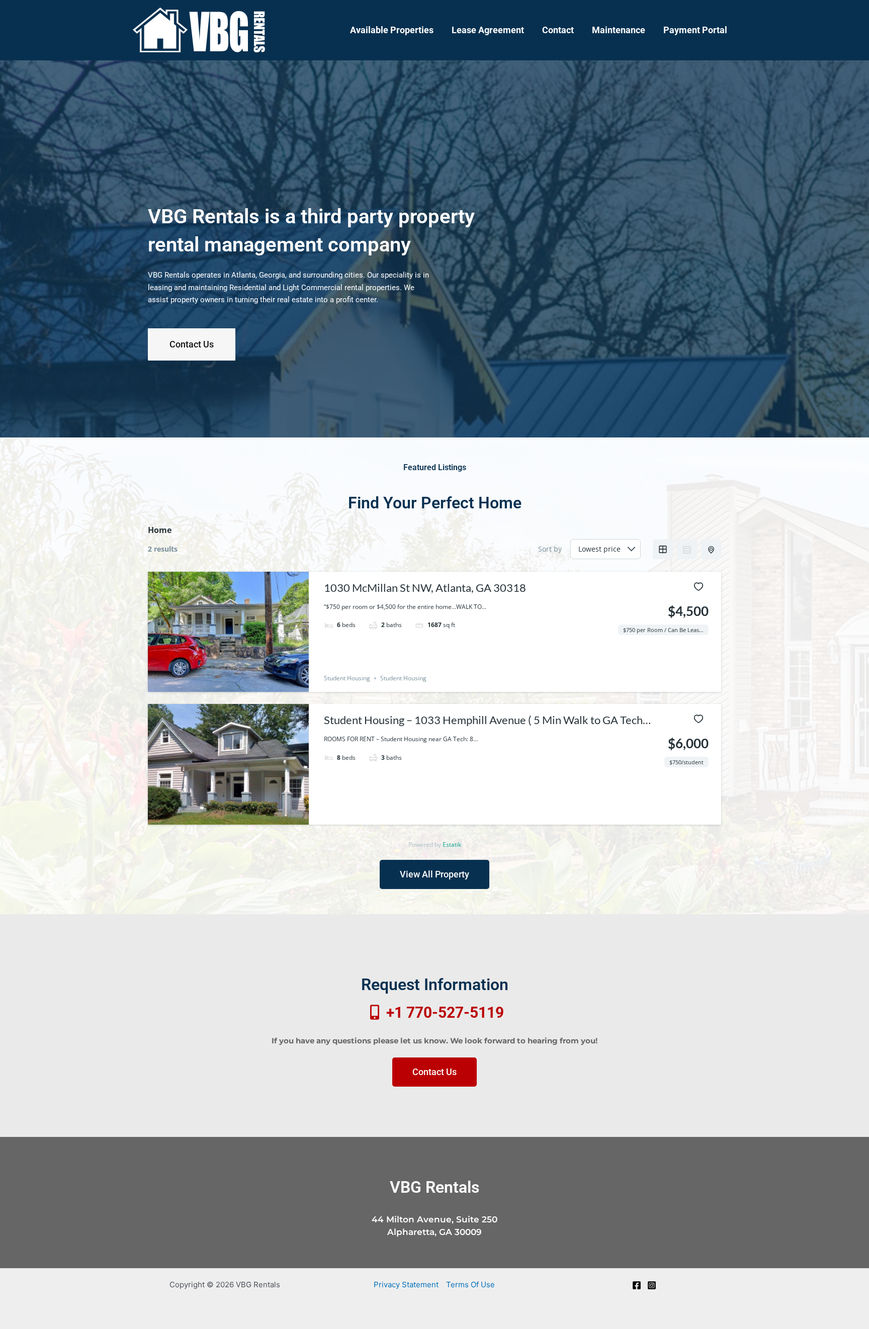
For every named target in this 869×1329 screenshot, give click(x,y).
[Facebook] (636, 1285)
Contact (558, 30)
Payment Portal (695, 30)
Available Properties (391, 30)
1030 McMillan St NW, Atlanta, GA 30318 (425, 587)
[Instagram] (651, 1285)
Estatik (452, 844)
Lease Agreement (488, 30)
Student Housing (347, 678)
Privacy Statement (406, 1284)
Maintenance (618, 30)
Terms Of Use (470, 1284)
